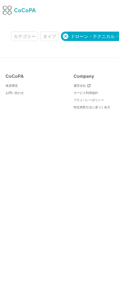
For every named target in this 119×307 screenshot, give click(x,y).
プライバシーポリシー (89, 100)
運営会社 (80, 85)
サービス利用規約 (86, 92)
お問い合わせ (15, 92)
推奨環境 (12, 85)
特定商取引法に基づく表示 (92, 107)
